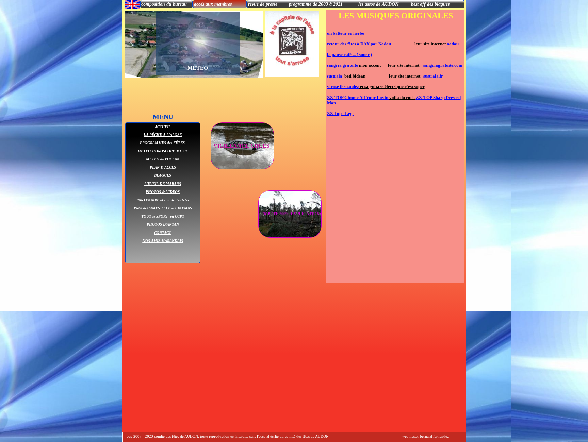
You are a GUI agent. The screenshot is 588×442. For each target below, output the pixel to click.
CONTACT (162, 233)
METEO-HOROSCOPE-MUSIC (162, 151)
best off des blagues (430, 4)
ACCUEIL (163, 127)
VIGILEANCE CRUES (242, 146)
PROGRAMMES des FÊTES (163, 143)
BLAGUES (162, 175)
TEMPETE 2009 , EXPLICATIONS (290, 213)
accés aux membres (213, 4)
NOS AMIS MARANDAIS (163, 241)
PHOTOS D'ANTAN (163, 224)
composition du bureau (164, 4)
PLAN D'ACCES (163, 167)
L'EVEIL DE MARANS (162, 184)
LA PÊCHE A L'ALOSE (163, 135)
